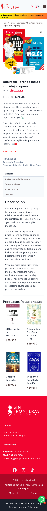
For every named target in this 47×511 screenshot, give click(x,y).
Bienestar (18, 162)
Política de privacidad (23, 480)
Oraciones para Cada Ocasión (32, 380)
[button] (41, 32)
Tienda (34, 493)
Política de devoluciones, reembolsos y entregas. (23, 486)
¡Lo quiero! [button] (13, 350)
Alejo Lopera (16, 90)
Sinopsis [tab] (9, 173)
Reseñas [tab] (9, 194)
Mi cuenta (14, 493)
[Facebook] (15, 470)
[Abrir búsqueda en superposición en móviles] (32, 6)
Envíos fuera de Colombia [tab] (17, 179)
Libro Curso (35, 165)
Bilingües (17, 165)
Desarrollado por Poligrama (23, 507)
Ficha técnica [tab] (11, 189)
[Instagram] (23, 470)
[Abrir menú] (44, 6)
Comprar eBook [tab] (12, 184)
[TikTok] (32, 470)
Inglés (26, 165)
